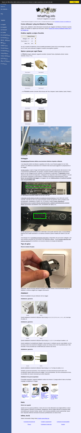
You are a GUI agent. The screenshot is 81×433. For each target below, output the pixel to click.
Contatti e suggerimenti (46, 421)
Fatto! (74, 2)
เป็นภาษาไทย (5, 61)
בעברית (4, 63)
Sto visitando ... (4, 9)
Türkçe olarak (5, 56)
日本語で (4, 45)
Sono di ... (3, 6)
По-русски (4, 48)
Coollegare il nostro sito (46, 424)
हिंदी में (3, 43)
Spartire (63, 424)
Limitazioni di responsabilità (63, 421)
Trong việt (4, 53)
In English (3, 24)
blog (2, 13)
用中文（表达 (5, 40)
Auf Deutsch (4, 29)
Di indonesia (5, 50)
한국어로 (4, 58)
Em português (5, 35)
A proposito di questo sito (29, 421)
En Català (3, 32)
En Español (4, 27)
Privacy (29, 424)
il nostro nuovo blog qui (43, 418)
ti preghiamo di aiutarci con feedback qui (63, 21)
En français (5, 37)
